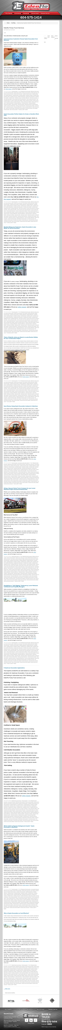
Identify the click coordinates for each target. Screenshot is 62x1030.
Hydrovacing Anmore (28, 213)
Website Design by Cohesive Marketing (49, 1026)
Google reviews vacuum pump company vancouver (27, 565)
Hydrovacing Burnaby (21, 813)
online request (8, 89)
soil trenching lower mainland (33, 330)
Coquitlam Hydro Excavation (14, 204)
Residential (26, 13)
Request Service (45, 13)
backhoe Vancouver (34, 92)
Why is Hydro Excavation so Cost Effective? (16, 913)
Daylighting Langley (7, 96)
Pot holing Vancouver (25, 330)
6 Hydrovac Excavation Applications (14, 668)
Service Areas (35, 13)
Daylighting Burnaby (22, 95)
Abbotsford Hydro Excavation (25, 91)
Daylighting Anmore (16, 95)
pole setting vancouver (28, 108)
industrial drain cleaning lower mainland (28, 817)
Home (5, 32)
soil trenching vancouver (7, 221)
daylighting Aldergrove (8, 95)
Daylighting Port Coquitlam (27, 317)
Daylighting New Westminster (30, 96)
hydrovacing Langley (21, 104)
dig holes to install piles (13, 470)
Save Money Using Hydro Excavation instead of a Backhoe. (21, 406)
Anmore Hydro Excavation (9, 92)
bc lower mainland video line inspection (30, 557)
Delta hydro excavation (33, 97)
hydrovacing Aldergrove (21, 213)
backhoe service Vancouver (26, 92)
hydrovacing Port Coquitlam (30, 105)
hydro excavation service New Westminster (19, 99)
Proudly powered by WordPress (10, 992)
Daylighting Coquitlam (29, 95)
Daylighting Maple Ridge (21, 96)
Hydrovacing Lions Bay (28, 104)
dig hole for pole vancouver (31, 208)
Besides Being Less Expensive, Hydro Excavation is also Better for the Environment (20, 227)
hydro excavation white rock (11, 210)
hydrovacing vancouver (12, 217)
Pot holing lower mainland (17, 330)
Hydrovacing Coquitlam (7, 104)
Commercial (18, 13)
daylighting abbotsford (22, 204)
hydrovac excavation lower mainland (19, 473)
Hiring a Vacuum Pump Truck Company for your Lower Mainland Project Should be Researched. (19, 489)
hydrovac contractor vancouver (27, 100)
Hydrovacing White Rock (20, 217)
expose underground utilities (12, 209)
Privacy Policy (31, 1023)
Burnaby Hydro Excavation (15, 465)
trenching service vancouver (8, 483)
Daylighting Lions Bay (13, 96)
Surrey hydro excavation (13, 109)
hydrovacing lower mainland (15, 477)
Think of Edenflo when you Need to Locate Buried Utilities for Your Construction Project (21, 338)
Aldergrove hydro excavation (12, 464)
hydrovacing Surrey (16, 478)
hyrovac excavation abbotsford (29, 217)
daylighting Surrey (11, 97)
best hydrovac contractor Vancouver (28, 313)
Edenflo (26, 109)
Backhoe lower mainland (18, 92)
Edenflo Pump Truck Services (14, 28)
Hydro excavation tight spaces (31, 99)
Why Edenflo (8, 13)
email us (50, 1024)
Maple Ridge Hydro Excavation (20, 108)
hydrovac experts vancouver (15, 474)
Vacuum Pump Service (15, 556)
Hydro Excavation (14, 91)
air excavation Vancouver (35, 889)
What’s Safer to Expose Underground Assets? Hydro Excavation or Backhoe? (19, 826)
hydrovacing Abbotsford (13, 213)
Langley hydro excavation (14, 479)
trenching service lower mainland (25, 221)
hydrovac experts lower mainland (26, 101)
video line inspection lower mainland (32, 579)
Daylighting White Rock (25, 97)
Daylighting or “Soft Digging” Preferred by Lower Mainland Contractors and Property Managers (21, 586)
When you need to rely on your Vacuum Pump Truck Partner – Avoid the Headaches (12, 1021)
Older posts (7, 988)
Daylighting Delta (36, 95)
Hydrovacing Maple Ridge (11, 105)
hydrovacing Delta (14, 104)
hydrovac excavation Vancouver (15, 101)
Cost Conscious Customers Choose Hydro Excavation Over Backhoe (21, 39)
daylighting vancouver (18, 97)
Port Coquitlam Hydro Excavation (16, 481)
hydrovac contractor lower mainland (16, 100)
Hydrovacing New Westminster (20, 105)
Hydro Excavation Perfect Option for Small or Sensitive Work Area (21, 114)
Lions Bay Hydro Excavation (10, 108)
